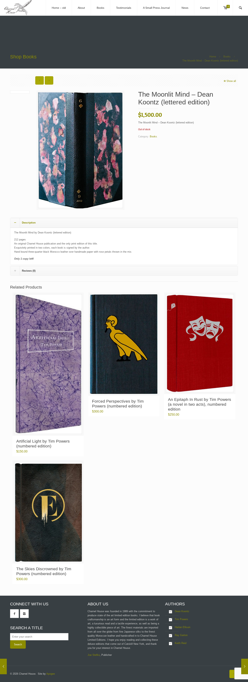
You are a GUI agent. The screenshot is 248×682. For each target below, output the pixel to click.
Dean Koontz (182, 611)
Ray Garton (181, 635)
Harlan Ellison (182, 627)
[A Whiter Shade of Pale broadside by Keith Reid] (3, 666)
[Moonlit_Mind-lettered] (80, 150)
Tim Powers (181, 619)
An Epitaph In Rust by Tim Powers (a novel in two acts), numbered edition (199, 404)
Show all (231, 81)
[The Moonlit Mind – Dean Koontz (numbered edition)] (244, 666)
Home (212, 56)
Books (227, 56)
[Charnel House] (18, 8)
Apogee (50, 673)
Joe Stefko (94, 654)
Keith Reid (180, 643)
